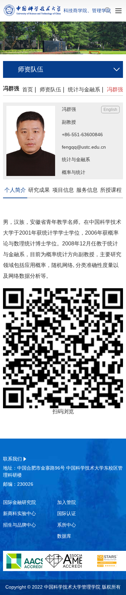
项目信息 (63, 190)
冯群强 (115, 89)
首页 (27, 89)
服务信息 (87, 190)
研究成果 (39, 190)
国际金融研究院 (19, 502)
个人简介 (15, 190)
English (110, 109)
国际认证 (66, 513)
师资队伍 (50, 89)
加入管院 (66, 502)
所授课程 (111, 190)
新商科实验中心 (19, 513)
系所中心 (66, 525)
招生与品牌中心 (19, 525)
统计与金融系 (85, 89)
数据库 (64, 536)
